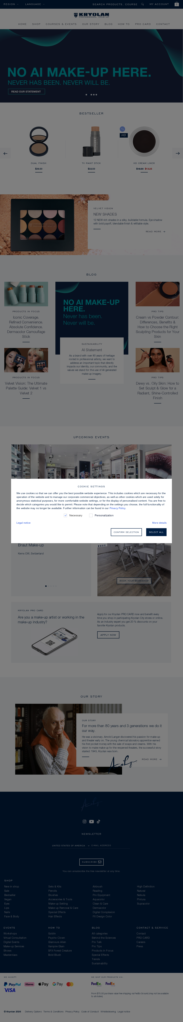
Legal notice (23, 522)
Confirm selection (126, 532)
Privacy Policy (117, 508)
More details (159, 522)
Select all (156, 532)
